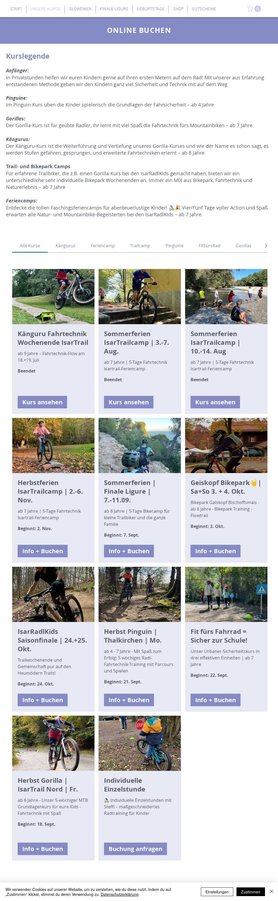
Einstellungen (217, 891)
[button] (255, 8)
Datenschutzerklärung (119, 894)
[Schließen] (271, 892)
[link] (30, 246)
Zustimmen (250, 891)
